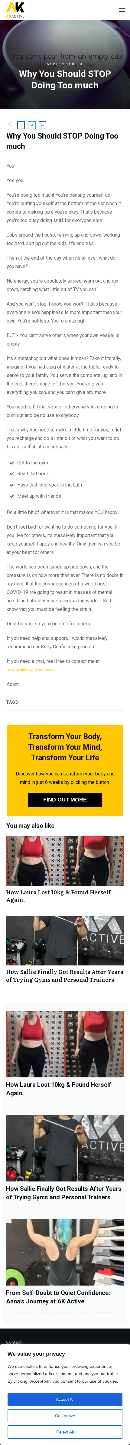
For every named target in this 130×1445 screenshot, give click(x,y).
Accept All (65, 1399)
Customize (65, 1415)
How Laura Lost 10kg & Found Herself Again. (65, 872)
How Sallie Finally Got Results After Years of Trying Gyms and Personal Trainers (65, 952)
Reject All (65, 1432)
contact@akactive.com (30, 670)
